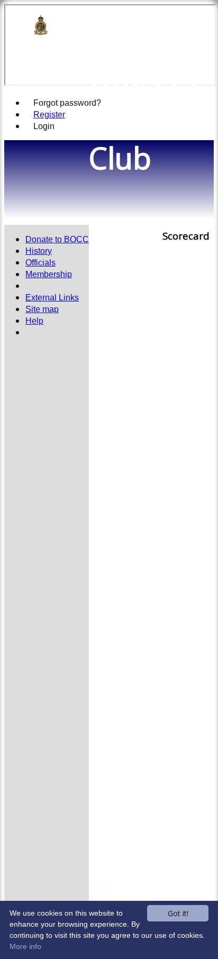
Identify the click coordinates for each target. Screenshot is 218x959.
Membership (48, 274)
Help (34, 320)
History (38, 250)
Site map (42, 309)
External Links (52, 297)
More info (25, 946)
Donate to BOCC (57, 239)
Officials (40, 262)
